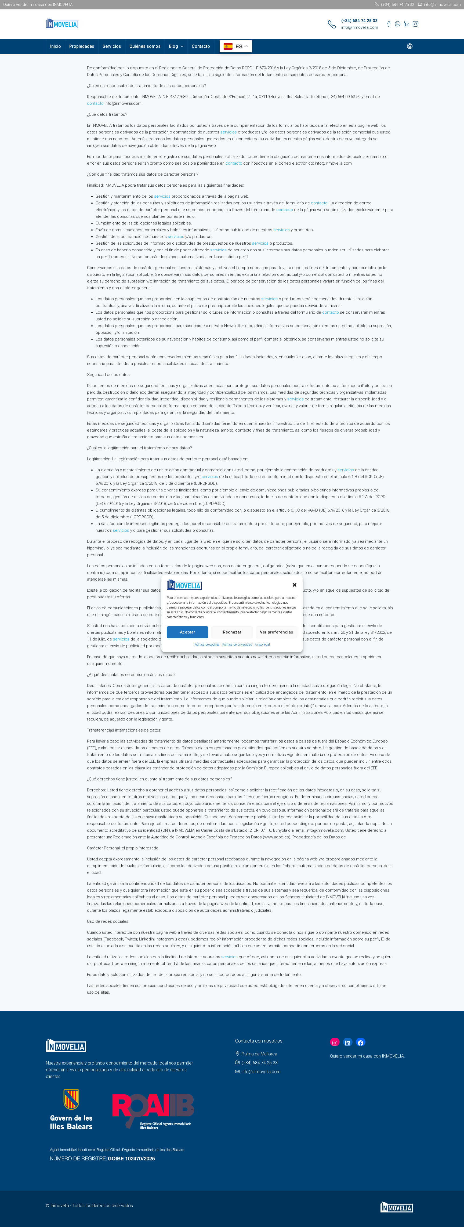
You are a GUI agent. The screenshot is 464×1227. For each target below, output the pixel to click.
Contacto (201, 46)
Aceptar (187, 632)
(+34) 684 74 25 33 (359, 20)
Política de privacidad (237, 644)
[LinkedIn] (348, 1043)
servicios (228, 132)
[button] (294, 584)
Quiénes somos (145, 46)
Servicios (112, 46)
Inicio (55, 46)
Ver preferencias (276, 632)
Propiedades (81, 46)
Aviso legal (262, 644)
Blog (173, 46)
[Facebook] (360, 1043)
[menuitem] (409, 46)
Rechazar (232, 632)
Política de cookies (207, 644)
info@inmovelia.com (359, 27)
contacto (95, 103)
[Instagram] (335, 1043)
